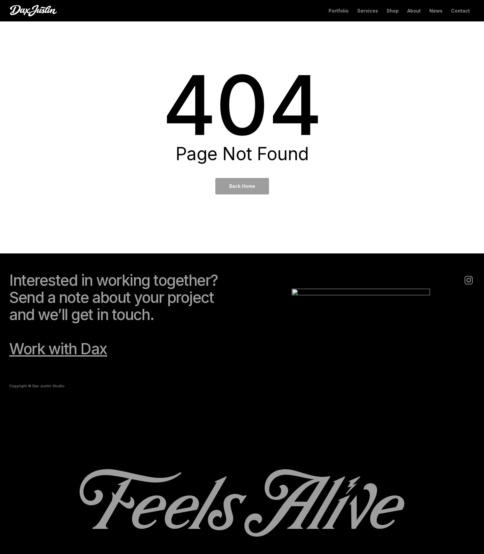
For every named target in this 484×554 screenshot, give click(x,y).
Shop (393, 11)
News (436, 11)
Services (367, 11)
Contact (460, 11)
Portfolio (339, 11)
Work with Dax (58, 348)
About (414, 11)
